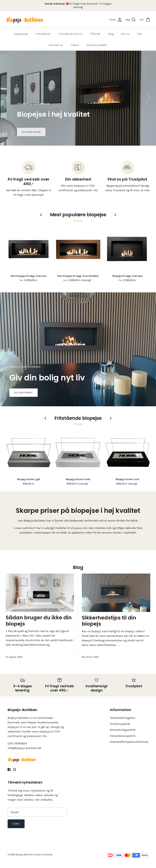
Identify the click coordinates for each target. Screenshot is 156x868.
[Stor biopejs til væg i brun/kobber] (78, 249)
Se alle (78, 220)
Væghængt (21, 34)
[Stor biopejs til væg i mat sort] (28, 249)
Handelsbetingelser (122, 718)
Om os (125, 34)
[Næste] (148, 98)
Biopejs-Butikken (25, 854)
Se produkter (31, 132)
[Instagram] (14, 769)
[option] (78, 98)
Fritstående (43, 34)
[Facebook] (9, 769)
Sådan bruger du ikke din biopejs (39, 620)
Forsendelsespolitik (122, 736)
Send (16, 823)
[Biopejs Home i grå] (28, 452)
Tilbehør (95, 34)
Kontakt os (56, 45)
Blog (111, 34)
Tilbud (75, 45)
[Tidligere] (7, 98)
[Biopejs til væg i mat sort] (127, 249)
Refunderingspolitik (122, 729)
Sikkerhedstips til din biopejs (109, 620)
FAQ (139, 34)
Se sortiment (23, 392)
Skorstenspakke (96, 45)
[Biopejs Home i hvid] (78, 452)
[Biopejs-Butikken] (25, 19)
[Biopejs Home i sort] (127, 452)
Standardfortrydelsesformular (129, 741)
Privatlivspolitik (120, 724)
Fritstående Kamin (70, 34)
